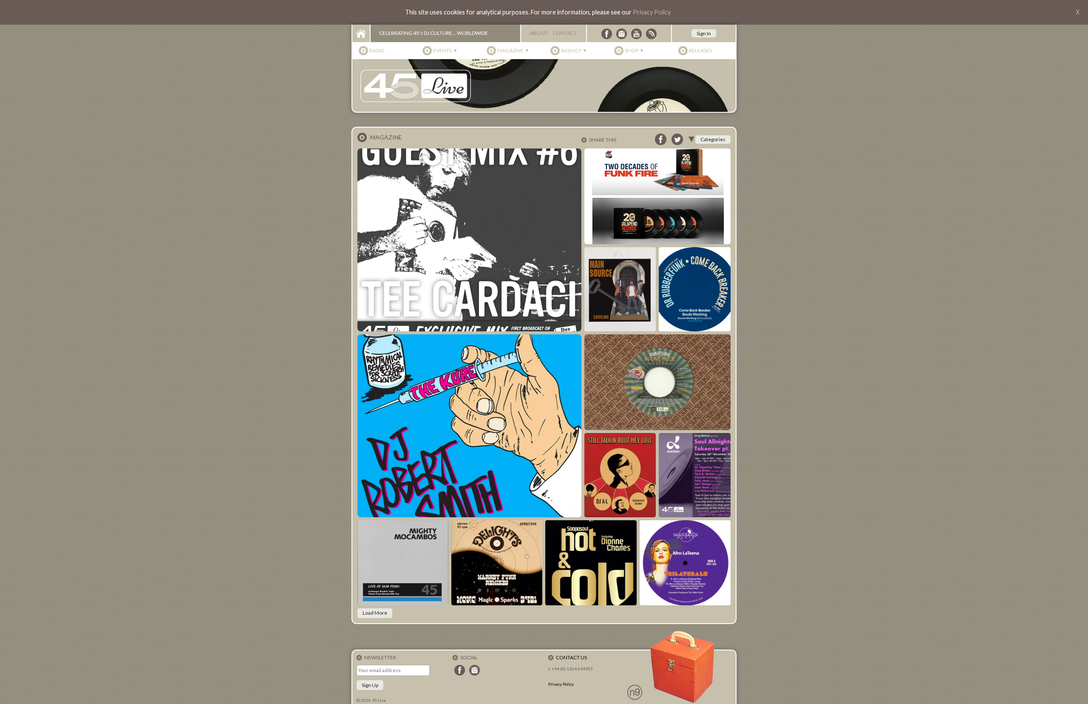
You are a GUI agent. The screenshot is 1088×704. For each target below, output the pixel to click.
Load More (375, 613)
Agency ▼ (574, 50)
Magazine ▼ (513, 50)
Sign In (704, 33)
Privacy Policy (652, 12)
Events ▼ (445, 50)
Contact (565, 33)
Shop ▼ (634, 50)
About (539, 33)
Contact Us (571, 657)
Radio (377, 50)
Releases (700, 50)
